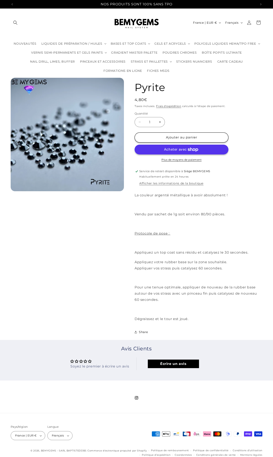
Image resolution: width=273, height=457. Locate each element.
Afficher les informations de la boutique (171, 183)
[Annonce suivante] (261, 4)
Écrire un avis (173, 364)
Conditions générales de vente (216, 454)
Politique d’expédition (156, 454)
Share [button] (143, 332)
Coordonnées (183, 454)
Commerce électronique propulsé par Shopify (117, 450)
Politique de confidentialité (211, 450)
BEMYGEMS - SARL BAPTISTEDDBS (64, 450)
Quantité (141, 113)
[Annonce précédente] (12, 4)
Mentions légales (251, 454)
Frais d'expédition (168, 106)
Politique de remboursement (170, 450)
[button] (15, 22)
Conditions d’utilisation (247, 450)
